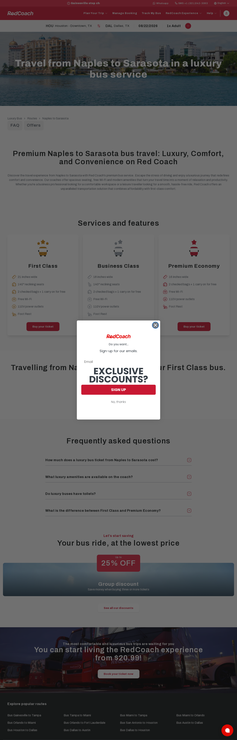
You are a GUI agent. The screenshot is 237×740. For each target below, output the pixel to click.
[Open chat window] (227, 730)
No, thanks (118, 402)
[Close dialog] (155, 325)
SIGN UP (118, 389)
